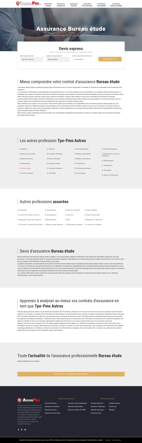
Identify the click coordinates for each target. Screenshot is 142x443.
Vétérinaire (107, 165)
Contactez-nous (96, 413)
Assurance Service (51, 410)
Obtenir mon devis (110, 59)
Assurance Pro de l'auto (52, 413)
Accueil (48, 35)
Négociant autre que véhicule (30, 220)
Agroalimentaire (27, 159)
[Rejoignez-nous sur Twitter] (25, 429)
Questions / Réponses (98, 406)
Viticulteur (107, 170)
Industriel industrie (55, 168)
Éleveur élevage (54, 159)
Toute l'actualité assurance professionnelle (71, 374)
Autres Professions (110, 175)
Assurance (48, 5)
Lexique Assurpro (114, 403)
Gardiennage (51, 210)
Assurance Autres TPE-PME (77, 410)
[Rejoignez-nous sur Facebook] (18, 429)
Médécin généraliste (83, 154)
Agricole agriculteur (28, 154)
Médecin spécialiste (83, 159)
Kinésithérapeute (82, 149)
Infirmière (52, 173)
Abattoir (24, 149)
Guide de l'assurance (97, 410)
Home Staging (91, 210)
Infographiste (51, 215)
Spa (68, 220)
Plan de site (112, 406)
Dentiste (51, 149)
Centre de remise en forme (29, 215)
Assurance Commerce (52, 406)
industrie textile (54, 163)
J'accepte (108, 440)
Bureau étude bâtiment (54, 224)
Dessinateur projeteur (75, 224)
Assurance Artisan (51, 403)
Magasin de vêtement (94, 220)
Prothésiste (80, 163)
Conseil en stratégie (93, 224)
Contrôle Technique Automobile (31, 224)
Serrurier (70, 215)
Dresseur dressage (55, 154)
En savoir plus (116, 440)
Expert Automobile (93, 215)
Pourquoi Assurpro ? (97, 403)
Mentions (112, 410)
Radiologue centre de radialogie (110, 155)
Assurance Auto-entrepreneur (77, 403)
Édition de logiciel (73, 210)
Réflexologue (108, 160)
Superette (23, 210)
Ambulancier (25, 163)
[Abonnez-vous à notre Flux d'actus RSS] (22, 429)
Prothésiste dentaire (83, 168)
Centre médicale (27, 173)
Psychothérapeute (110, 149)
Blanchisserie (51, 220)
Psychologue (81, 173)
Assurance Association (75, 406)
